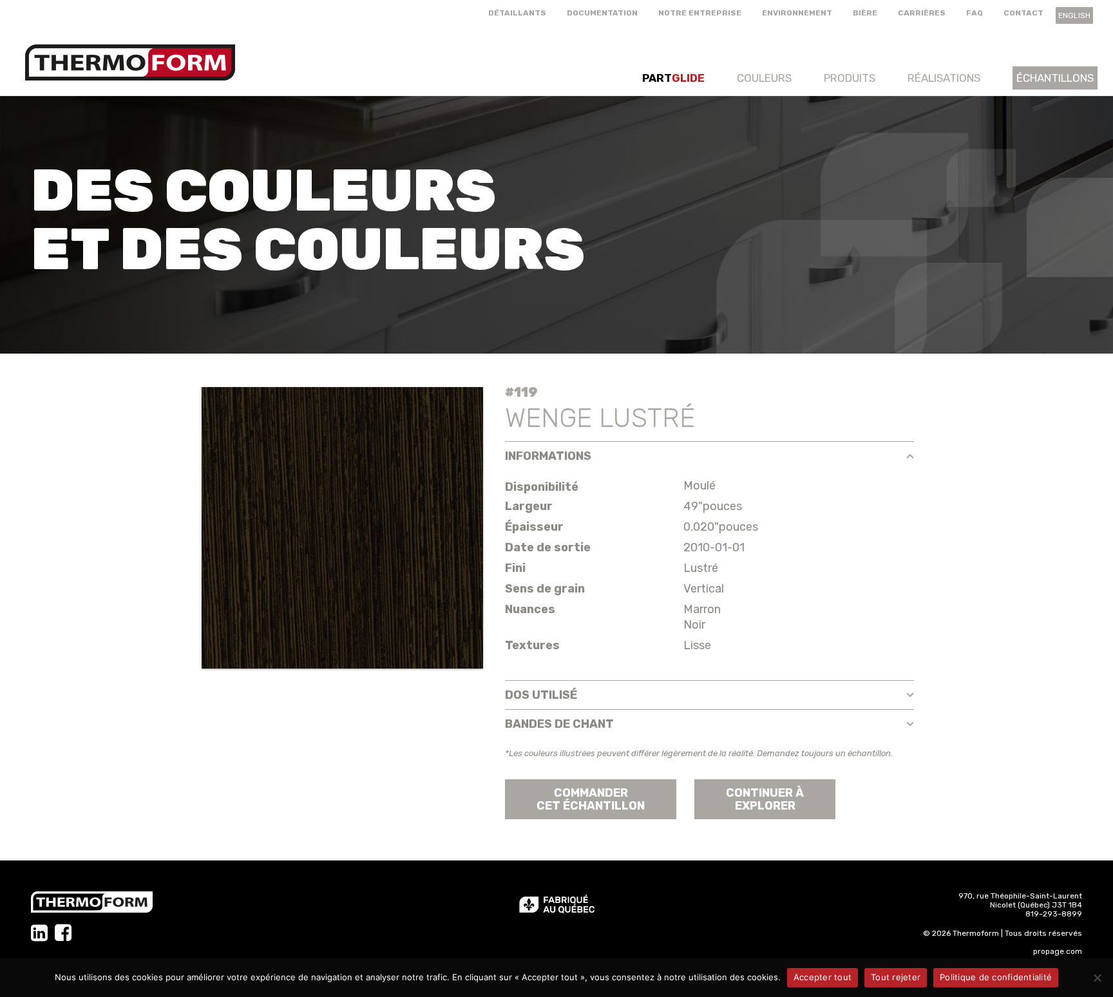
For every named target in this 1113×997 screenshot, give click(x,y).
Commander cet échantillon (591, 799)
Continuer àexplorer (765, 799)
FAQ (974, 12)
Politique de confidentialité (996, 977)
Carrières (922, 12)
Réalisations (944, 77)
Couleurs (764, 77)
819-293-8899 (1053, 913)
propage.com (1057, 951)
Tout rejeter (895, 977)
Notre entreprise (699, 12)
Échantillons (1055, 77)
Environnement (797, 12)
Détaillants (517, 12)
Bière (865, 12)
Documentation (602, 12)
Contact (1023, 12)
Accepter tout (822, 977)
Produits (849, 77)
